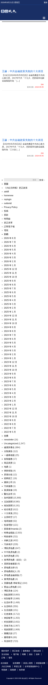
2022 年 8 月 (10, 424)
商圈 (24, 654)
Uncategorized (11, 443)
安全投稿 (5, 654)
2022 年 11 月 (10, 412)
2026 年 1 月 (10, 265)
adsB (6, 191)
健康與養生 (9, 447)
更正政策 (16, 651)
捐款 (6, 215)
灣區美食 (8, 591)
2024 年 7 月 (10, 335)
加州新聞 (8, 498)
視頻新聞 (8, 629)
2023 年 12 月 (10, 362)
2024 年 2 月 (10, 354)
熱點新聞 (8, 594)
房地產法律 (9, 567)
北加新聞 (8, 501)
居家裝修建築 (10, 564)
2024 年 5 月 (10, 343)
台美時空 (8, 517)
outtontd (8, 203)
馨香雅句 (8, 637)
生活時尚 (8, 606)
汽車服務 (8, 486)
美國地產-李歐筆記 (13, 583)
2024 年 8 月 (10, 331)
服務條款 (26, 651)
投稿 (6, 211)
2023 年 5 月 (10, 389)
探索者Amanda (11, 529)
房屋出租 (8, 474)
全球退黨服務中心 (32, 666)
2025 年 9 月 (10, 281)
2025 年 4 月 (10, 300)
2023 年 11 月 (10, 366)
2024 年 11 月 (10, 319)
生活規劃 (8, 610)
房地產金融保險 (11, 575)
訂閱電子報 (9, 226)
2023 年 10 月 (10, 370)
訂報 (3, 658)
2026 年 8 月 (10, 238)
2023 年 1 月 (10, 405)
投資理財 (8, 525)
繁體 (45, 2)
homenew (8, 195)
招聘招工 (8, 478)
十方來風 (8, 513)
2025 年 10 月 (10, 277)
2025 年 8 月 (10, 285)
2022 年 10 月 (10, 416)
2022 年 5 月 (10, 432)
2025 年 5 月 (10, 296)
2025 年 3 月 (10, 304)
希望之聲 (17, 666)
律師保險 (8, 471)
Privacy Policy (10, 207)
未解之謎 (8, 540)
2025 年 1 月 (10, 312)
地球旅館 (8, 521)
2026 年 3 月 (10, 257)
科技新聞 (8, 622)
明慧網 (4, 670)
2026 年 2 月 (10, 261)
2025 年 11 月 (10, 273)
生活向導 (8, 602)
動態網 (13, 670)
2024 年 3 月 (10, 350)
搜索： (42, 180)
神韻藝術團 (40, 663)
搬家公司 (8, 482)
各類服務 (8, 459)
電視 (6, 230)
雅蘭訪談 (8, 633)
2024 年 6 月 (10, 339)
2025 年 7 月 (10, 288)
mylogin (7, 199)
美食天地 (8, 626)
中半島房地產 (10, 552)
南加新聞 (8, 505)
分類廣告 (8, 451)
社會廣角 (8, 614)
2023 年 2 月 (10, 401)
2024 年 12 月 (10, 316)
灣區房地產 (9, 548)
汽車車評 (8, 544)
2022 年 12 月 (10, 409)
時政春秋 (8, 536)
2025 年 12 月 (10, 269)
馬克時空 (8, 641)
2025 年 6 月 (10, 292)
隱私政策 (37, 651)
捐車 (38, 654)
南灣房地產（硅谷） (13, 560)
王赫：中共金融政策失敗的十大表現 (22, 71)
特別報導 (8, 598)
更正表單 (8, 223)
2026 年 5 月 (10, 250)
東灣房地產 (9, 579)
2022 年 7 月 (10, 428)
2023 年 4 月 (10, 393)
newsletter (9, 439)
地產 (6, 467)
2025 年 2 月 (10, 308)
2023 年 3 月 (10, 397)
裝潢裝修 (8, 490)
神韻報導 (8, 618)
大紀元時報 (6, 666)
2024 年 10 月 (10, 323)
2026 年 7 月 (10, 242)
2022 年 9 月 (10, 420)
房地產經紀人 (10, 571)
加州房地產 (9, 556)
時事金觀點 (9, 533)
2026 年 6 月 (10, 246)
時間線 (7, 219)
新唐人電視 (28, 663)
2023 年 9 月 (10, 374)
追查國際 (16, 663)
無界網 (22, 670)
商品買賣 (8, 463)
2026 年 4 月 (10, 253)
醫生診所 (8, 494)
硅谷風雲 (8, 509)
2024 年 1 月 (10, 358)
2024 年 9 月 (10, 327)
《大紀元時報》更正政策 (15, 188)
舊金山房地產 (10, 587)
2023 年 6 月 (10, 385)
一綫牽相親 (9, 455)
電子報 (16, 654)
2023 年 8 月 (10, 378)
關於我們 (5, 651)
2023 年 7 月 (10, 381)
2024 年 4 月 (10, 346)
